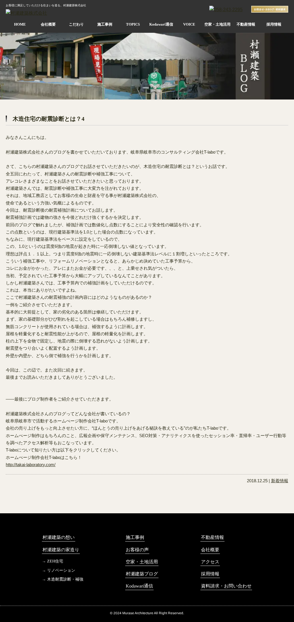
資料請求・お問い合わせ (226, 585)
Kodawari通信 (161, 24)
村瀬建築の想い (58, 537)
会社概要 (48, 24)
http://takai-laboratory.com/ (30, 464)
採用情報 (273, 24)
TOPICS (133, 24)
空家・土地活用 (217, 24)
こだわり (76, 24)
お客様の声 (137, 549)
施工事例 (104, 24)
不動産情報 (246, 24)
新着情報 (279, 481)
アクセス (210, 561)
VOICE (189, 24)
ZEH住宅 (55, 561)
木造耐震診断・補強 (65, 579)
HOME (20, 24)
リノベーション (61, 570)
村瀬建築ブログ (142, 573)
